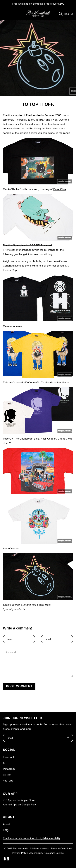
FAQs (6, 830)
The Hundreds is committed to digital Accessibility (31, 838)
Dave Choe (59, 189)
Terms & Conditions (61, 848)
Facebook (9, 757)
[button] (5, 14)
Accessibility (36, 853)
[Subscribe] (68, 737)
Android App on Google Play (19, 804)
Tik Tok (7, 774)
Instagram (9, 768)
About (6, 824)
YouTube (8, 780)
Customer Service (54, 853)
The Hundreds (20, 848)
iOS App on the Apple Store (19, 800)
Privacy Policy (20, 853)
